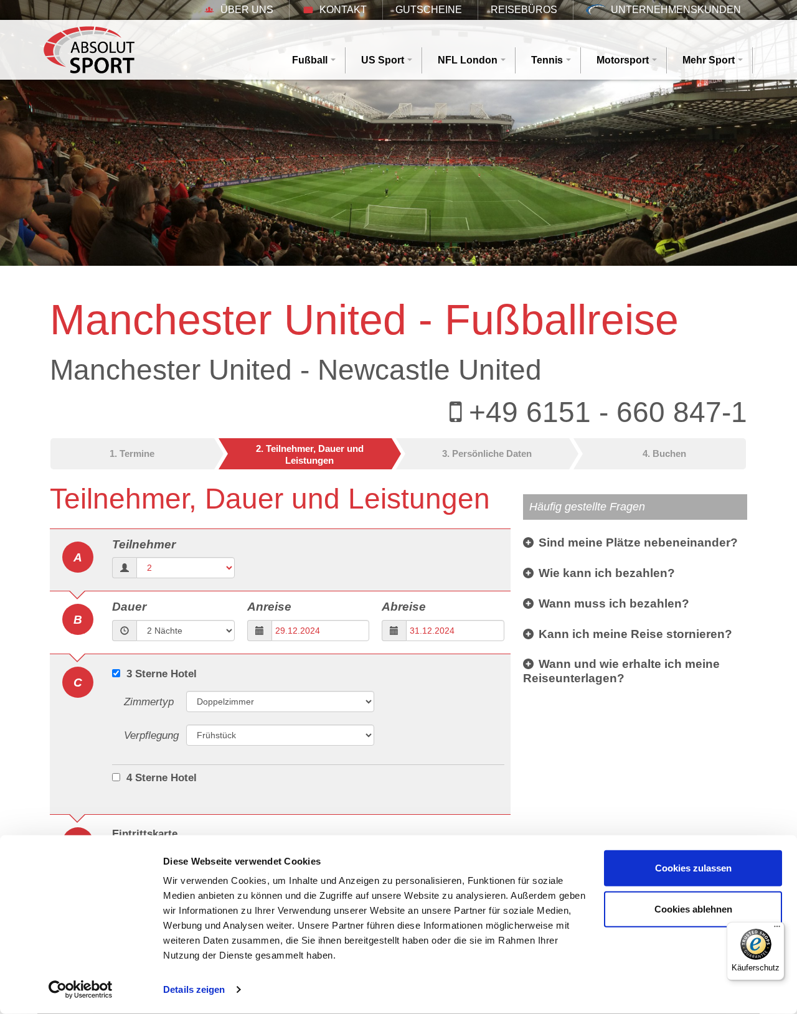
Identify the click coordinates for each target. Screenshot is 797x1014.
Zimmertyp (149, 702)
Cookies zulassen (693, 868)
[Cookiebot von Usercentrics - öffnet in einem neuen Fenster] (80, 989)
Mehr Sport (708, 60)
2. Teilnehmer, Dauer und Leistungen (310, 454)
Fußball (310, 60)
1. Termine (132, 453)
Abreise (404, 606)
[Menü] (777, 929)
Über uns (246, 9)
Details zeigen (194, 989)
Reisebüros (524, 9)
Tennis (547, 60)
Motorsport (623, 60)
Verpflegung (151, 735)
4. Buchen (664, 453)
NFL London (468, 60)
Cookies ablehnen (693, 908)
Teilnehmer (144, 544)
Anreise (269, 606)
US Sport (382, 60)
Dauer (129, 606)
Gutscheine (428, 9)
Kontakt (343, 9)
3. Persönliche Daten (487, 453)
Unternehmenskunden (676, 9)
